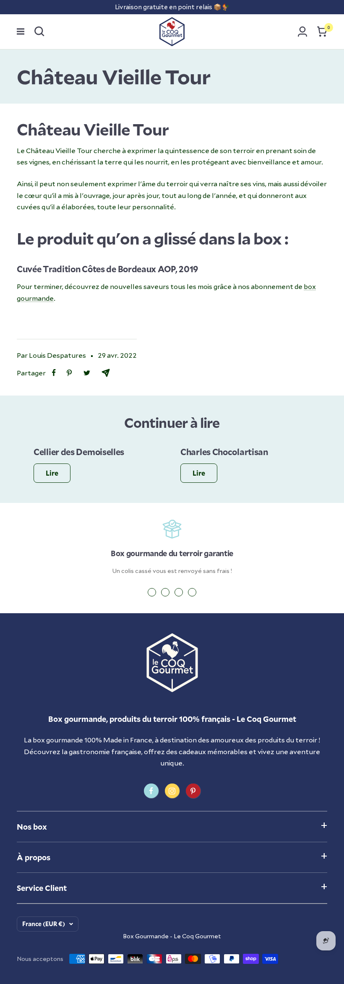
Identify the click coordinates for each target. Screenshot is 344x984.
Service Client (42, 888)
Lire (52, 473)
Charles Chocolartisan (224, 451)
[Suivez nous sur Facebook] (151, 791)
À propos (33, 857)
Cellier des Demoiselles (79, 451)
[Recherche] (39, 31)
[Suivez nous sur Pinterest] (193, 791)
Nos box (32, 827)
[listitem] (54, 372)
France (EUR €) (43, 924)
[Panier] (322, 31)
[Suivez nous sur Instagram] (172, 791)
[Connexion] (302, 31)
